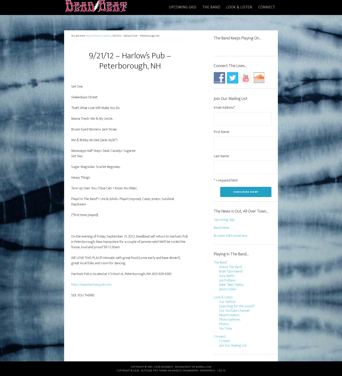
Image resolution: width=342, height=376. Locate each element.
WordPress (208, 371)
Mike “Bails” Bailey (231, 285)
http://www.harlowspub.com (91, 285)
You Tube (225, 328)
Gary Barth (226, 276)
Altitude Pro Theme (154, 371)
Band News (221, 228)
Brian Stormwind (230, 271)
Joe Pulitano (227, 280)
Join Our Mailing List (233, 345)
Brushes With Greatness (230, 236)
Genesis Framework (185, 371)
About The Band (230, 267)
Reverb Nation (229, 315)
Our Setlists (227, 302)
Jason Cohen (227, 289)
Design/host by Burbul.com (193, 367)
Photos (224, 324)
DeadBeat (96, 7)
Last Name (221, 156)
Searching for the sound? (237, 306)
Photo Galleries (229, 320)
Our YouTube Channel (234, 311)
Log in (221, 371)
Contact (224, 341)
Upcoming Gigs (224, 220)
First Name (221, 132)
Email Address (224, 107)
